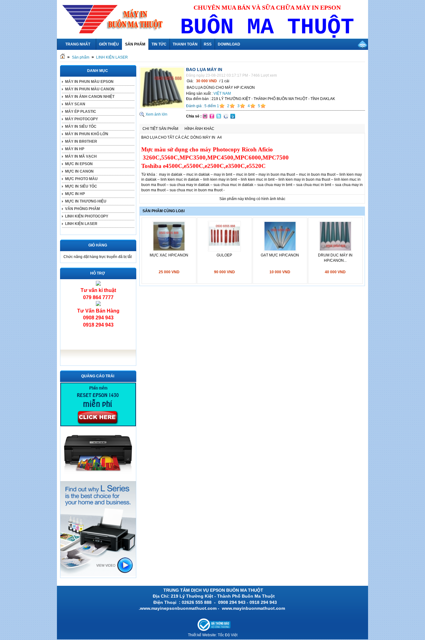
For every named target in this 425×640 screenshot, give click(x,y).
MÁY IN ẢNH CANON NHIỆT (89, 96)
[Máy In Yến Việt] (98, 425)
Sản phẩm (80, 57)
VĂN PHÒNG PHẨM (82, 209)
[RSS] (362, 44)
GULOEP (224, 255)
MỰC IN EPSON (79, 164)
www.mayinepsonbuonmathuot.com (178, 608)
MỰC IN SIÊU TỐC (81, 186)
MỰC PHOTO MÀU (81, 179)
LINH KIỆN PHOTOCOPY (86, 216)
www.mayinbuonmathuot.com (254, 608)
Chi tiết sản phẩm (160, 129)
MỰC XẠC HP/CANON (169, 255)
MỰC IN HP (75, 194)
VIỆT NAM (222, 93)
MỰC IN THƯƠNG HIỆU (85, 201)
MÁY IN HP (74, 149)
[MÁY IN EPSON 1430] (98, 575)
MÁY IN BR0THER (81, 141)
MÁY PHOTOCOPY (81, 119)
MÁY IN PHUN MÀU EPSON (89, 81)
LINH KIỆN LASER (112, 57)
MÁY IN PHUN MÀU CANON (89, 89)
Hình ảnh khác (199, 129)
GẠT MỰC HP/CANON (280, 255)
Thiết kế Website (202, 635)
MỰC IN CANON (79, 171)
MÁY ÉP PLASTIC (80, 111)
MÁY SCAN (75, 104)
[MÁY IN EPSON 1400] (98, 477)
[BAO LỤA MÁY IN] (162, 107)
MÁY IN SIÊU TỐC (80, 126)
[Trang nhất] (62, 57)
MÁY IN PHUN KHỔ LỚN (86, 134)
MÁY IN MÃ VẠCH (81, 156)
